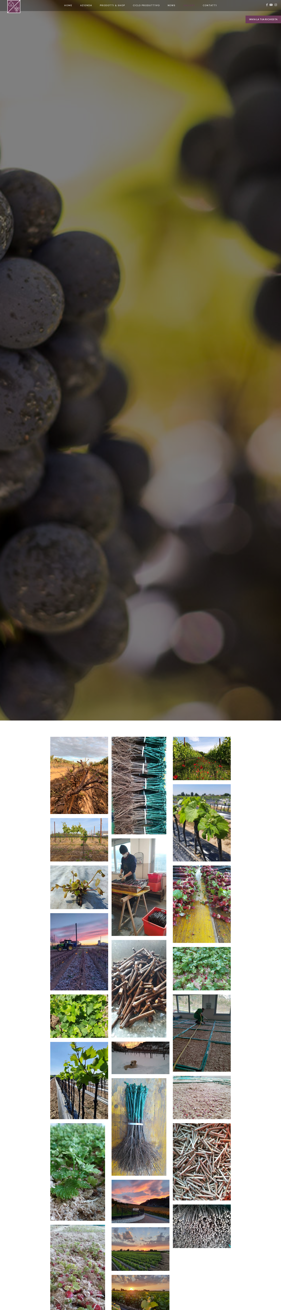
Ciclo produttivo (146, 5)
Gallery (189, 5)
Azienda (86, 5)
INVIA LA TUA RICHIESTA (263, 19)
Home (70, 5)
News (171, 5)
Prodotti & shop (112, 5)
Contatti (210, 5)
